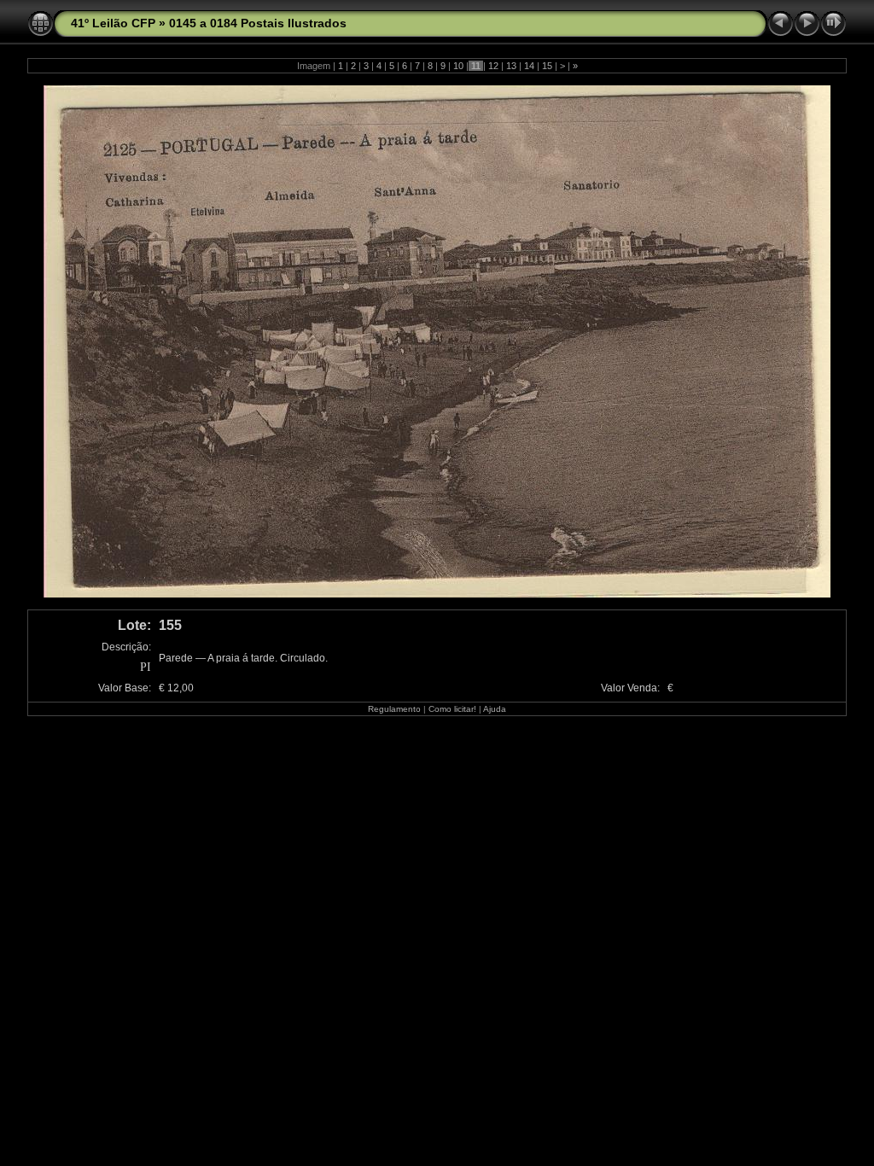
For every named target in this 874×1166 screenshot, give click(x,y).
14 (529, 66)
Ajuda (494, 709)
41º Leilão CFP (113, 23)
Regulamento (394, 709)
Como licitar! (452, 709)
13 (511, 66)
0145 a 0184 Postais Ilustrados (258, 23)
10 (458, 66)
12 (493, 66)
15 (547, 66)
